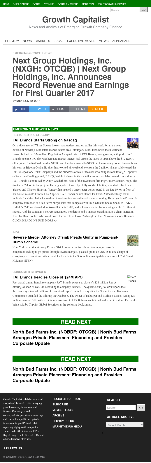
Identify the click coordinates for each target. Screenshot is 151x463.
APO (16, 232)
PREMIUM (12, 41)
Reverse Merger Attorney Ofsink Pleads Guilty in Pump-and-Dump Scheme (65, 239)
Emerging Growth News (32, 53)
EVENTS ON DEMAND (67, 3)
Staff (19, 100)
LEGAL (58, 41)
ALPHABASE (121, 41)
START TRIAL (88, 3)
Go (141, 407)
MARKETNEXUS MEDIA (67, 426)
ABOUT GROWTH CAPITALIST (112, 3)
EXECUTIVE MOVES (81, 41)
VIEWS (104, 41)
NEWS (27, 41)
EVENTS (36, 3)
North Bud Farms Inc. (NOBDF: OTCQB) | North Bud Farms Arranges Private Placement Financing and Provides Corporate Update (74, 337)
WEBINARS (49, 3)
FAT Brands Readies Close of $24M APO (48, 277)
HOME (6, 3)
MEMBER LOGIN (62, 410)
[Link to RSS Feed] (103, 432)
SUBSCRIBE (60, 404)
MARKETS (43, 41)
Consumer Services (29, 272)
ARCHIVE (58, 415)
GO (143, 9)
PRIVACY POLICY (63, 421)
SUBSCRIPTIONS (21, 3)
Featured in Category (31, 135)
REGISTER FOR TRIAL (66, 399)
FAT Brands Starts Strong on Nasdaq (45, 140)
